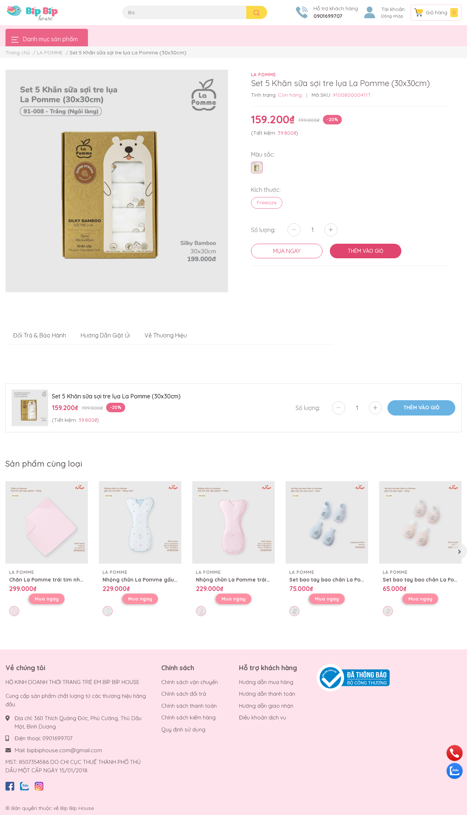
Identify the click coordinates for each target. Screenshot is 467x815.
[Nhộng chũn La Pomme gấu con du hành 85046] (140, 522)
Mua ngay (47, 599)
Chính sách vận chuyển (189, 682)
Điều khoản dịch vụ (262, 717)
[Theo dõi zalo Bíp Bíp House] (24, 785)
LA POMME (263, 74)
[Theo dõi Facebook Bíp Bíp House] (9, 785)
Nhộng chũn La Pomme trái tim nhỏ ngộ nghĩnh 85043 (266, 579)
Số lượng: (263, 229)
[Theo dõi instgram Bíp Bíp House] (39, 785)
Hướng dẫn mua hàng (266, 682)
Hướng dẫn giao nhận (266, 705)
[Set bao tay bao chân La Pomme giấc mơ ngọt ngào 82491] (420, 522)
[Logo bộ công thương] (353, 677)
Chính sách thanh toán (189, 705)
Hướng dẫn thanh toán (267, 693)
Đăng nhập (392, 16)
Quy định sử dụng (183, 729)
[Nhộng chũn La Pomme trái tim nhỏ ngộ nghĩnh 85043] (233, 522)
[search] (256, 12)
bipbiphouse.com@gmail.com (64, 750)
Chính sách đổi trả (183, 693)
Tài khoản (393, 9)
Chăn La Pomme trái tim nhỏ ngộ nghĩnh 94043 (70, 579)
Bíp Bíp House (77, 808)
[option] (116, 181)
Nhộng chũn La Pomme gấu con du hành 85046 (164, 579)
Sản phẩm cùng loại (43, 464)
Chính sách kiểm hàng (188, 717)
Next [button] (459, 551)
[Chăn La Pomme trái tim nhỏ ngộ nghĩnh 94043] (46, 522)
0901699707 (327, 16)
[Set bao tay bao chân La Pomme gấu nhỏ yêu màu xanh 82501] (327, 522)
